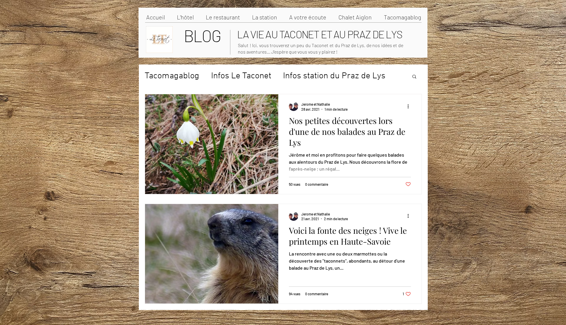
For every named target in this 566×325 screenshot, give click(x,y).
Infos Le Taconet (241, 76)
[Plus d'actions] (410, 106)
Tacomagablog (172, 76)
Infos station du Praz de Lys (334, 76)
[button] (414, 77)
